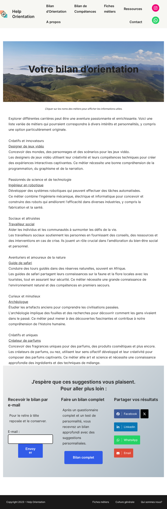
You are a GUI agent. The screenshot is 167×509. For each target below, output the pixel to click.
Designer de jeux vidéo (26, 146)
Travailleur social (21, 224)
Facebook (130, 413)
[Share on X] (144, 413)
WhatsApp (131, 440)
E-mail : (14, 432)
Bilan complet (83, 457)
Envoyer (30, 450)
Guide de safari (20, 263)
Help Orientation (23, 14)
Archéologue (18, 302)
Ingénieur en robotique (26, 185)
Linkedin (129, 427)
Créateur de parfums (25, 340)
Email (127, 453)
